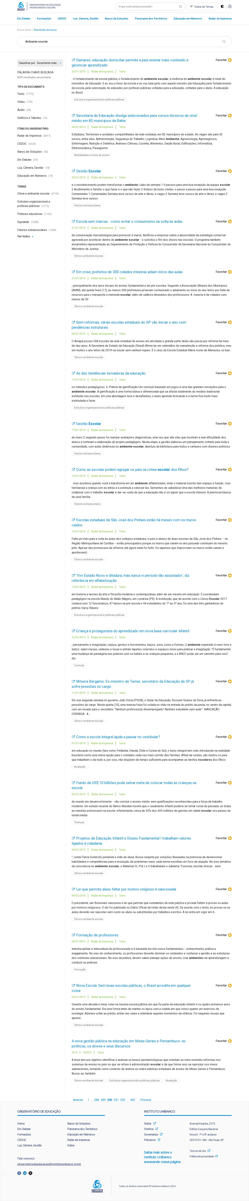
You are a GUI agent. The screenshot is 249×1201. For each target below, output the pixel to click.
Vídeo (25, 102)
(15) (45, 117)
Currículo (79, 665)
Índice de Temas (204, 6)
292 (122, 1100)
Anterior (78, 1100)
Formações (24, 1134)
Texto (25, 94)
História (148, 1129)
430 (132, 1100)
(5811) (47, 135)
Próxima (145, 1100)
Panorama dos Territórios (82, 1129)
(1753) (48, 214)
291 (116, 1100)
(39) (35, 159)
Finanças (79, 822)
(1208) (34, 222)
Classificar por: (27, 63)
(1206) (52, 230)
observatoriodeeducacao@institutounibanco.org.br (49, 1164)
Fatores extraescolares (36, 230)
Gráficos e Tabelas (32, 118)
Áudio (24, 110)
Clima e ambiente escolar (38, 193)
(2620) (32, 143)
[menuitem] (23, 18)
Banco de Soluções (32, 151)
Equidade (27, 222)
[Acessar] (230, 7)
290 (109, 1100)
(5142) (55, 193)
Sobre (71, 1145)
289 (103, 1100)
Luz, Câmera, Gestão (33, 167)
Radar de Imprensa (34, 135)
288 (96, 1100)
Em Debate (27, 159)
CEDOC (26, 143)
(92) (46, 151)
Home (21, 1123)
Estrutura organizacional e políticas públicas (99, 99)
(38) (28, 109)
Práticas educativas (34, 214)
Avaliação (79, 766)
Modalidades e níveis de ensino (92, 155)
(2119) (45, 206)
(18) (47, 167)
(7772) (30, 93)
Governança (151, 1134)
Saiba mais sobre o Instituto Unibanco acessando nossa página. (163, 1157)
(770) (29, 101)
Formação (80, 969)
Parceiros (150, 1140)
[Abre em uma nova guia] (20, 1173)
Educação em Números (35, 175)
